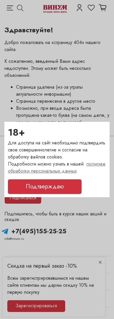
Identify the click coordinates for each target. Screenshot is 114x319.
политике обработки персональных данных (57, 167)
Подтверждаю (45, 186)
